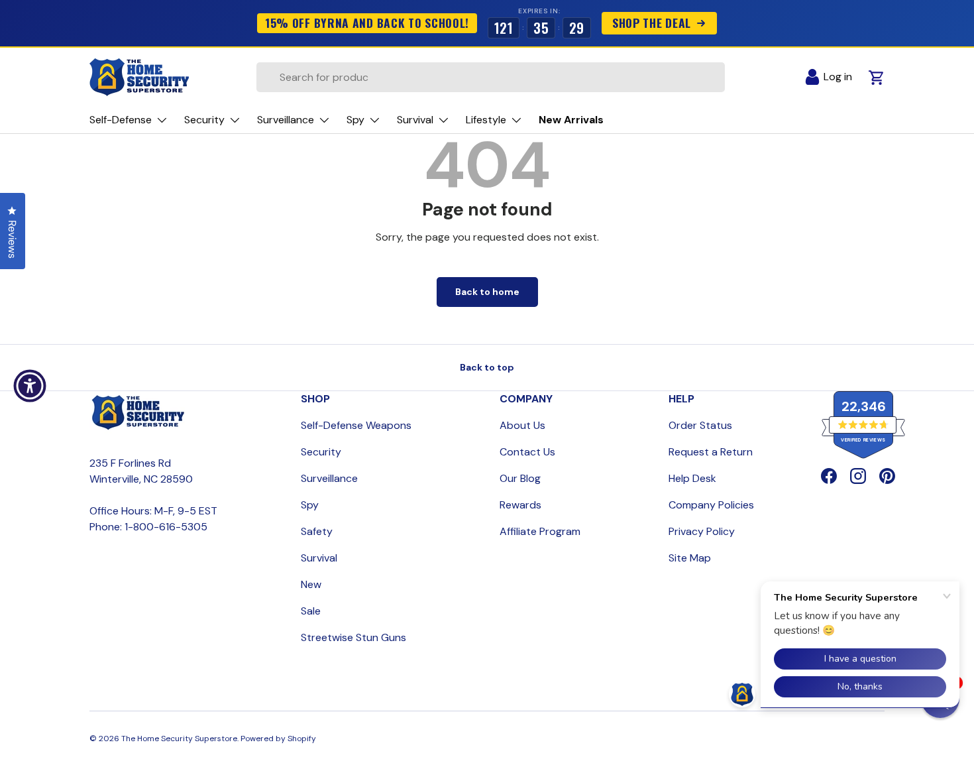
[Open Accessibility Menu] (29, 385)
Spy (310, 505)
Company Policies (711, 505)
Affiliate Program (540, 531)
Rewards (520, 505)
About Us (522, 425)
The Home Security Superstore (179, 738)
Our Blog (520, 478)
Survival (319, 558)
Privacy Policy (702, 531)
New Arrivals (571, 120)
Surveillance (329, 478)
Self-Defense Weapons (356, 425)
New (311, 584)
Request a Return (711, 452)
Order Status (700, 425)
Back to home (487, 292)
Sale (311, 611)
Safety (317, 531)
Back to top (487, 367)
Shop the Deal (651, 22)
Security (321, 452)
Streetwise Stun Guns (353, 637)
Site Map (690, 558)
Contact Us (527, 452)
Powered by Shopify (278, 738)
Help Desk (692, 478)
